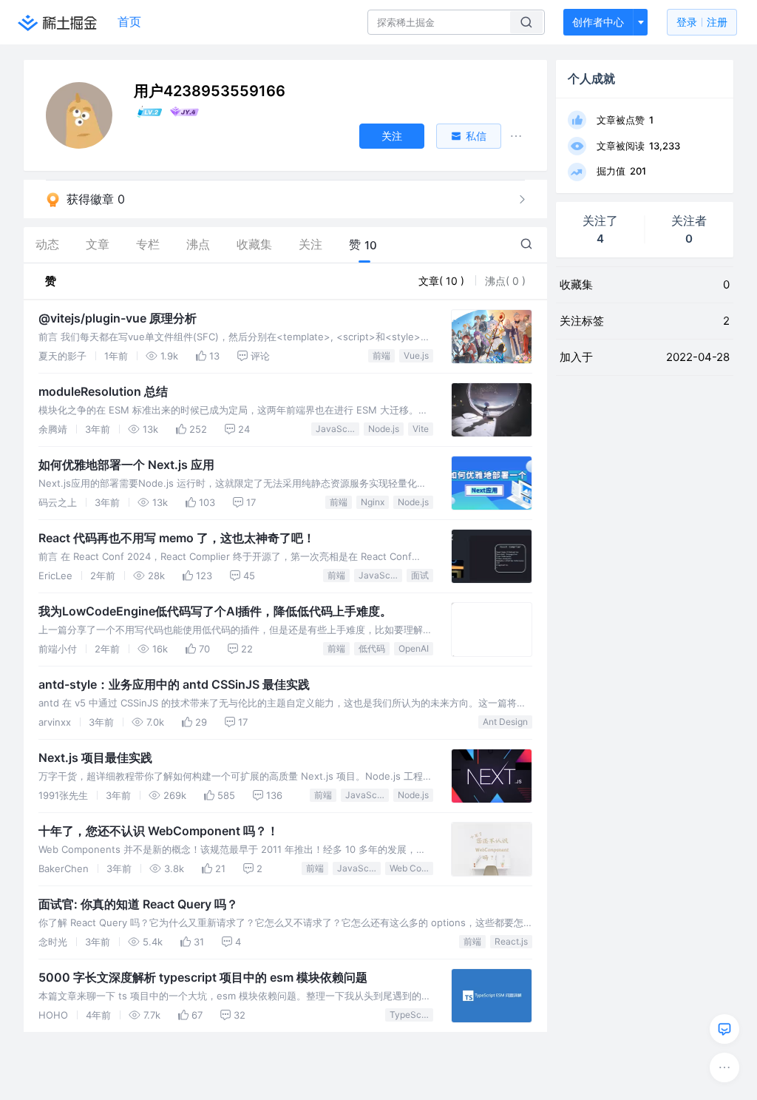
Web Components (411, 868)
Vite (421, 428)
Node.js (383, 428)
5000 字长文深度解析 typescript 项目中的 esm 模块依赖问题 (202, 977)
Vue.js (416, 355)
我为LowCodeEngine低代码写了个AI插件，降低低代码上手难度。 (215, 611)
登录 (701, 22)
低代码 (372, 648)
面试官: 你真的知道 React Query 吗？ (138, 904)
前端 (381, 355)
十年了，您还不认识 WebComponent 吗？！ (158, 830)
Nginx (372, 501)
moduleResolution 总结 (103, 391)
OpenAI (413, 648)
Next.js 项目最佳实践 (95, 757)
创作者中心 (598, 22)
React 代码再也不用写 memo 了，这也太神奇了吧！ (176, 537)
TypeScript (411, 1014)
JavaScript (337, 428)
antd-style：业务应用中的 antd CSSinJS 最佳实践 (174, 684)
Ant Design (505, 721)
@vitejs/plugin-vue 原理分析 (117, 318)
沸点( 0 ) (505, 280)
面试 (420, 575)
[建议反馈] (724, 1029)
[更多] (724, 1067)
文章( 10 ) (442, 280)
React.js (511, 941)
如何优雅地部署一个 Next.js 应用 (126, 464)
